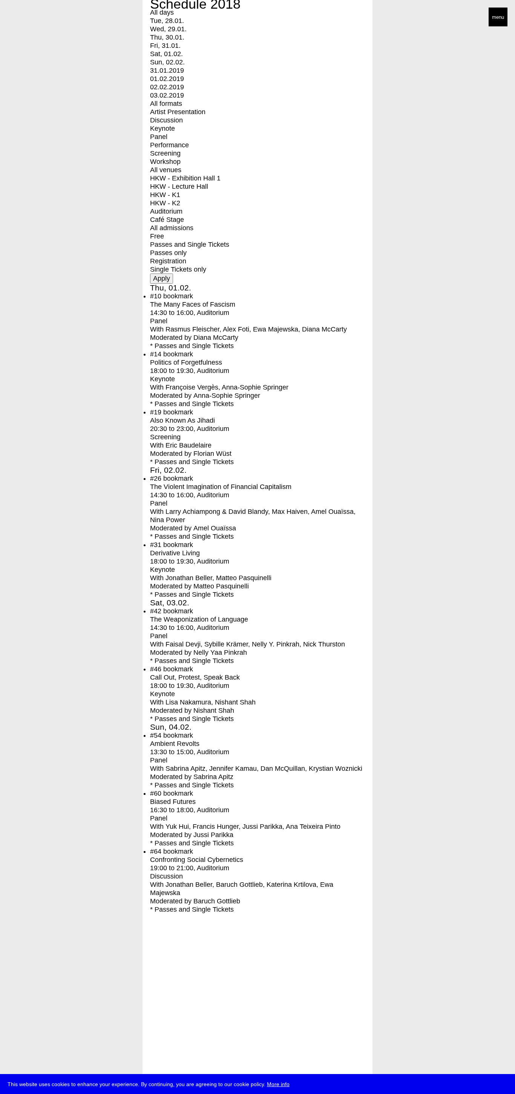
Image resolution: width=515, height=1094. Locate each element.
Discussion (166, 120)
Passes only (168, 253)
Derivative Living (175, 553)
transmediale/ (29, 18)
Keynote (162, 128)
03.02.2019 (167, 95)
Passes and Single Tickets (189, 244)
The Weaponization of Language (199, 619)
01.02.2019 (167, 79)
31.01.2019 (167, 70)
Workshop (165, 161)
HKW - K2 (165, 203)
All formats (166, 103)
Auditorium (166, 211)
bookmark (178, 296)
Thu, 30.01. (167, 37)
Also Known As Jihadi (182, 420)
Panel (158, 137)
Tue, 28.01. (167, 20)
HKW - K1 (165, 195)
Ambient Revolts (174, 743)
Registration (168, 261)
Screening (165, 153)
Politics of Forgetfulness (186, 362)
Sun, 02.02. (167, 62)
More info (278, 1084)
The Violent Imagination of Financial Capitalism (220, 486)
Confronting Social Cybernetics (196, 859)
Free (157, 236)
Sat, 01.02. (166, 54)
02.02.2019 (167, 87)
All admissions (171, 228)
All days (162, 12)
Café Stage (167, 219)
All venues (165, 170)
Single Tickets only (178, 269)
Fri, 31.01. (165, 45)
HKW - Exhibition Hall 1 (185, 178)
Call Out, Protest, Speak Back (195, 677)
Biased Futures (173, 801)
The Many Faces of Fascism (192, 304)
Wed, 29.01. (168, 29)
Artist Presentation (177, 112)
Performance (169, 145)
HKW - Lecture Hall (179, 186)
